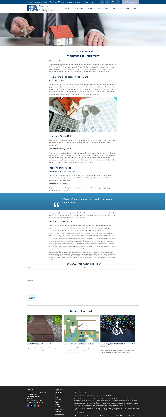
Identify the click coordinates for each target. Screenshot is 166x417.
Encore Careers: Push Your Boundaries (79, 344)
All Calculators (59, 414)
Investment (58, 395)
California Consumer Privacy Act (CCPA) (122, 408)
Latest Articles (59, 409)
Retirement (58, 392)
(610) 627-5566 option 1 (73, 2)
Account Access (132, 2)
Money (57, 404)
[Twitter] (102, 2)
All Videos (58, 412)
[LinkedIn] (107, 2)
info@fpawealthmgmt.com (92, 3)
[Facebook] (118, 2)
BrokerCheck (108, 395)
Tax (56, 402)
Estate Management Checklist (39, 344)
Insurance (58, 400)
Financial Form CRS (81, 391)
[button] (67, 8)
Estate (57, 397)
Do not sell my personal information (110, 409)
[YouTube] (113, 2)
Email (86, 267)
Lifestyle (57, 407)
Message (30, 280)
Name (29, 267)
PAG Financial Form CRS (80, 392)
